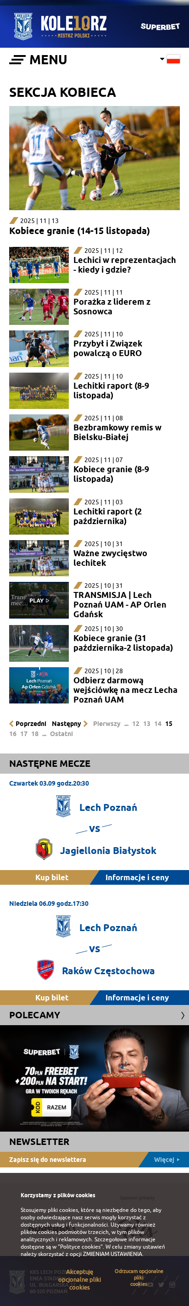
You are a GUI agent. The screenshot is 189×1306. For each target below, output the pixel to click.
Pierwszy (107, 723)
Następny (66, 723)
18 (35, 733)
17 (24, 733)
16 (13, 733)
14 (157, 723)
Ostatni (61, 733)
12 (135, 723)
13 (146, 723)
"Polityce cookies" (80, 1246)
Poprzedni (31, 723)
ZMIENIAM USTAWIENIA (112, 1254)
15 (168, 723)
